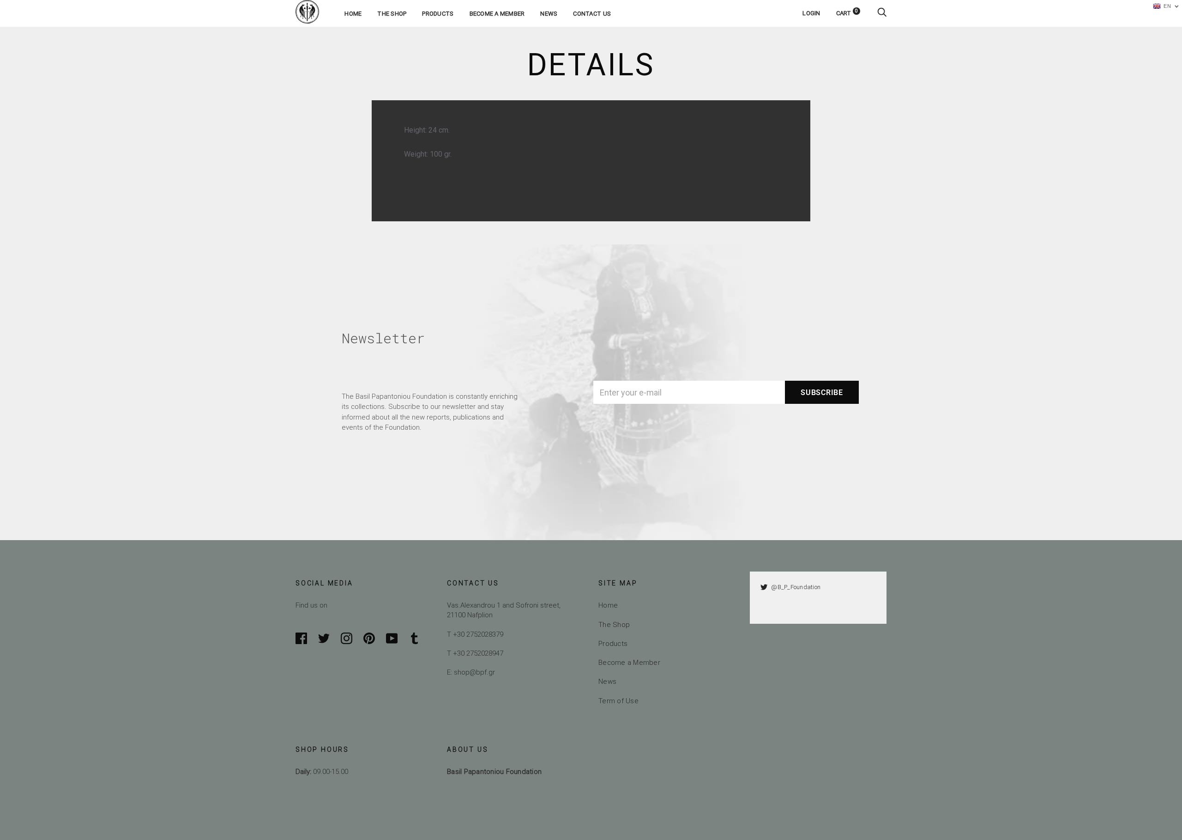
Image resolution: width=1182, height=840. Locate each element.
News (548, 14)
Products (437, 14)
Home (353, 14)
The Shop (391, 14)
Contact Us (592, 14)
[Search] (881, 13)
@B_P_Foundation (795, 587)
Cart (847, 13)
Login (811, 13)
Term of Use (618, 700)
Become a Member (497, 14)
